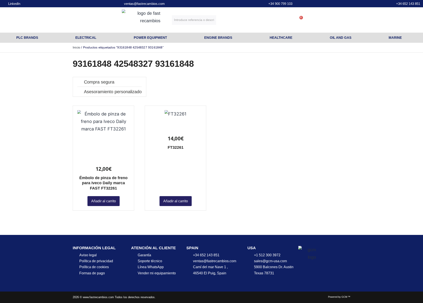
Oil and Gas (340, 37)
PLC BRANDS (27, 37)
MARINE (395, 37)
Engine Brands (218, 37)
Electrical (85, 37)
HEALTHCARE (281, 37)
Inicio (76, 47)
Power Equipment (150, 37)
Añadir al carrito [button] (103, 201)
